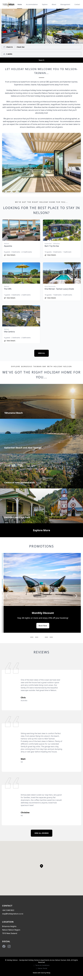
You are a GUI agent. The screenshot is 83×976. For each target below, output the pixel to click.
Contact (77, 4)
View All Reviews (41, 833)
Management (65, 4)
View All (41, 353)
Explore (44, 4)
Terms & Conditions (42, 965)
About (54, 4)
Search (41, 60)
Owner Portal (42, 968)
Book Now (58, 632)
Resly (48, 973)
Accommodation (32, 4)
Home (20, 4)
